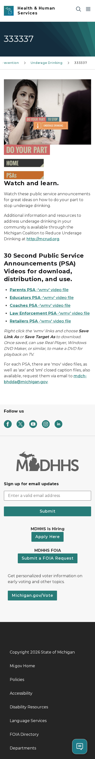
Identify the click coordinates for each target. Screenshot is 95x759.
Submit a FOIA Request (48, 558)
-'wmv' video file (39, 290)
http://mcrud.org (43, 239)
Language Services (28, 720)
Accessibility (21, 693)
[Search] (78, 9)
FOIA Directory (24, 734)
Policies (17, 679)
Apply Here (47, 536)
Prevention (9, 63)
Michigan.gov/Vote (32, 595)
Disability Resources (29, 707)
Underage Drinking (47, 63)
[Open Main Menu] (88, 9)
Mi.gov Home (22, 666)
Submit (48, 511)
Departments (23, 748)
